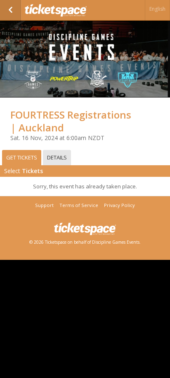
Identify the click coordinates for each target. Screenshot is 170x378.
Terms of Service (78, 205)
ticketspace (66, 10)
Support (44, 205)
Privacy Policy (119, 205)
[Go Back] (10, 10)
